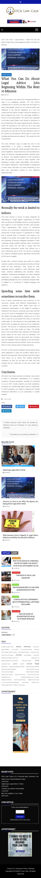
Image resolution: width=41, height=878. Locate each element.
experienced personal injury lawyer (9, 660)
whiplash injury (35, 682)
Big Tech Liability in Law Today (12, 793)
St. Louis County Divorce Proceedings (10, 682)
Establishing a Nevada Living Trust (9, 658)
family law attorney (26, 660)
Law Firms (15, 584)
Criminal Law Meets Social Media (12, 788)
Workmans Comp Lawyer (19, 685)
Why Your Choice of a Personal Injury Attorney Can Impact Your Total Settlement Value (26, 563)
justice (15, 664)
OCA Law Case (7, 39)
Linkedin (7, 411)
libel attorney (4, 666)
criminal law (36, 655)
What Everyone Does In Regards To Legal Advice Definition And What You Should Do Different (20, 536)
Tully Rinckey (25, 682)
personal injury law (20, 674)
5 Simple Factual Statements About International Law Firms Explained (25, 601)
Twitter (21, 406)
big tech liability (5, 649)
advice (6, 399)
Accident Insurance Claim (7, 646)
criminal (19, 655)
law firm (22, 664)
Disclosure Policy (21, 868)
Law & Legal (16, 572)
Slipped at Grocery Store (33, 679)
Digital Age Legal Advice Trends (14, 470)
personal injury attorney (7, 674)
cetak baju (36, 649)
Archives (4, 632)
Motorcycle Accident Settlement (8, 669)
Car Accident (14, 649)
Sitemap (31, 868)
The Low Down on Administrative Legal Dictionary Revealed (26, 616)
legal (9, 399)
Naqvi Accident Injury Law (33, 669)
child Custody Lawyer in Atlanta (9, 652)
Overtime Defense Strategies (32, 672)
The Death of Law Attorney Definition (23, 434)
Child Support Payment (23, 652)
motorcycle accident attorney (32, 666)
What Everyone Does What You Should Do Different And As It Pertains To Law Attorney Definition (20, 425)
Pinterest (34, 406)
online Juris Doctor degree (7, 672)
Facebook (7, 406)
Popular (6, 553)
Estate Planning (35, 658)
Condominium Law (34, 652)
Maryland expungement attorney (16, 666)
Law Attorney (16, 558)
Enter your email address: (20, 813)
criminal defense (27, 655)
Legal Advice (19, 39)
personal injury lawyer (33, 674)
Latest (14, 553)
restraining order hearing (20, 679)
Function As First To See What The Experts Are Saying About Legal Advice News (20, 502)
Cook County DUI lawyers (7, 655)
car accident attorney (26, 649)
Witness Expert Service (6, 685)
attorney (27, 646)
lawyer (29, 664)
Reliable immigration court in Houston (30, 677)
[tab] (6, 553)
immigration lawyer (5, 664)
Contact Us (11, 868)
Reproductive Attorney (6, 679)
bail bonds (36, 646)
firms (37, 660)
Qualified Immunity (6, 677)
